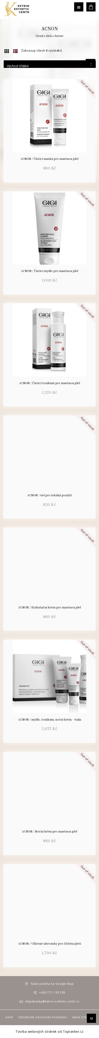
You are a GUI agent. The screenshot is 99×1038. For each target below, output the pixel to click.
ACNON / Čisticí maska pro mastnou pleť (49, 159)
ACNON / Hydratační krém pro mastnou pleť (49, 607)
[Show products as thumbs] (6, 51)
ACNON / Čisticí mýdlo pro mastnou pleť (49, 271)
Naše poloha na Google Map (52, 984)
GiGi (49, 36)
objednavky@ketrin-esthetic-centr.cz (52, 1001)
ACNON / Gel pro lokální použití (49, 495)
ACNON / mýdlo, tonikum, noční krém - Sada (49, 719)
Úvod (39, 36)
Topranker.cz (73, 1031)
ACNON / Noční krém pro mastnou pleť (49, 831)
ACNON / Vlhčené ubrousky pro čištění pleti (49, 943)
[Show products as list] (15, 51)
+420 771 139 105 (52, 992)
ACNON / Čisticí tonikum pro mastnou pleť (49, 383)
